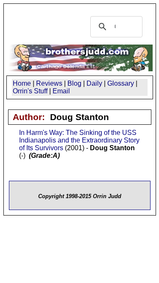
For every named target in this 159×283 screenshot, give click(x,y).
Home (22, 83)
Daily (94, 83)
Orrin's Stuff (30, 91)
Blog (74, 83)
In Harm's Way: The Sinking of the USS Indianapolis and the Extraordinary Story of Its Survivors (79, 140)
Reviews (49, 83)
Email (61, 91)
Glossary (120, 83)
